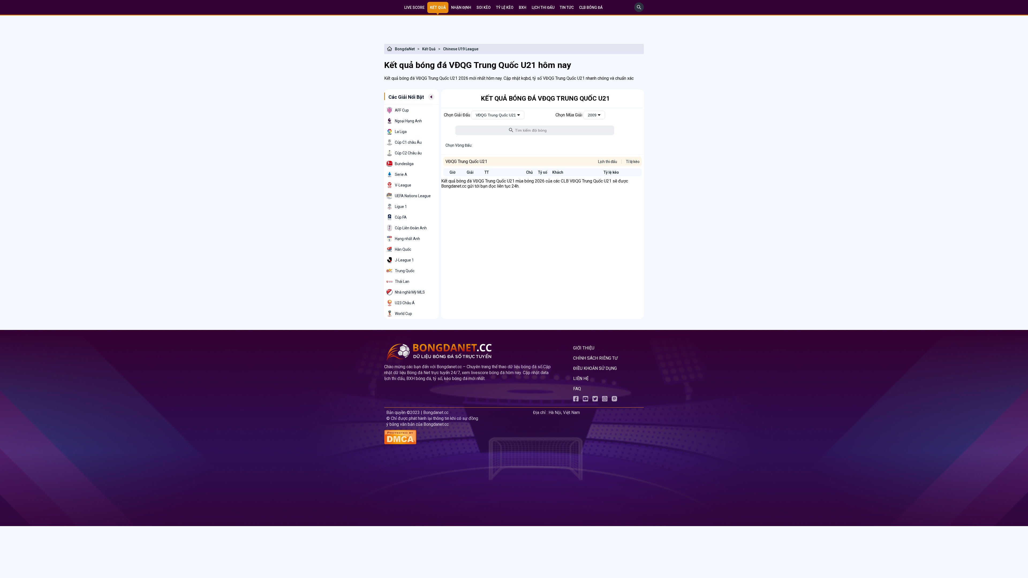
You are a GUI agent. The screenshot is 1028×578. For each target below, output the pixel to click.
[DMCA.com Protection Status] (457, 437)
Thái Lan (402, 281)
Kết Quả (429, 49)
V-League (403, 185)
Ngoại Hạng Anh (408, 121)
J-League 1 (404, 260)
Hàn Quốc (403, 249)
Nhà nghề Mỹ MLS (410, 292)
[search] (639, 10)
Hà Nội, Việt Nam (564, 412)
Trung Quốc (404, 271)
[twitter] (595, 399)
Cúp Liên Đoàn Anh (411, 228)
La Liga (401, 132)
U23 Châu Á (405, 303)
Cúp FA (401, 217)
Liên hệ (581, 378)
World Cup (403, 313)
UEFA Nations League (413, 196)
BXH (522, 7)
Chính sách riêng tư (595, 358)
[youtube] (585, 399)
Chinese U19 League (460, 49)
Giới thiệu (583, 348)
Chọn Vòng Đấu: (458, 145)
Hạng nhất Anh (407, 239)
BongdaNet (405, 49)
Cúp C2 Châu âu (408, 153)
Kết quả (438, 7)
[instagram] (604, 399)
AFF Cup (402, 110)
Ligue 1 (401, 206)
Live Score (414, 7)
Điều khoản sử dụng (595, 368)
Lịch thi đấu (543, 7)
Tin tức (567, 7)
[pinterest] (614, 399)
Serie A (401, 174)
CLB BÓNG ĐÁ (591, 7)
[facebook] (576, 399)
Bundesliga (404, 164)
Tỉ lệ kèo (633, 161)
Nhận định (461, 7)
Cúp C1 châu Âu (408, 142)
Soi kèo (484, 7)
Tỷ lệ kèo (504, 7)
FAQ (577, 388)
